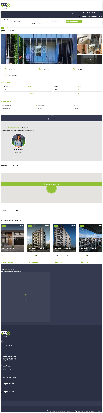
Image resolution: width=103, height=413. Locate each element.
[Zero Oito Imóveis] (51, 6)
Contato (83, 21)
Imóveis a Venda (8, 345)
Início (43, 21)
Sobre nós (92, 21)
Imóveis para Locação (9, 348)
